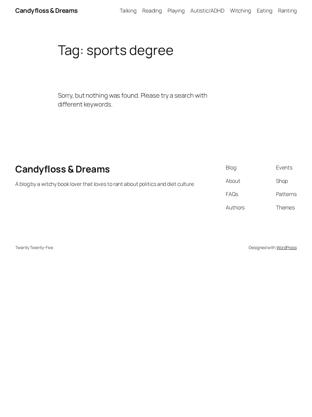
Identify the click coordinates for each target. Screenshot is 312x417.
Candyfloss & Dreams (46, 10)
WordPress (286, 247)
